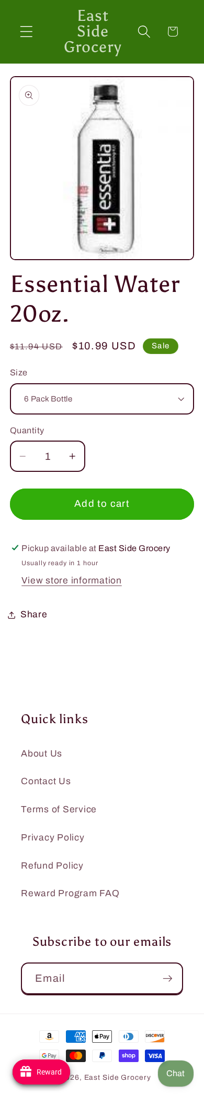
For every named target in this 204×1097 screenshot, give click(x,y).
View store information (71, 581)
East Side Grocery (117, 1077)
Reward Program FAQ (70, 893)
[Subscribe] (167, 978)
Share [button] (34, 614)
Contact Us (46, 781)
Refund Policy (52, 866)
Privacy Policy (53, 838)
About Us (41, 754)
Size (19, 372)
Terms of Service (59, 809)
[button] (26, 31)
